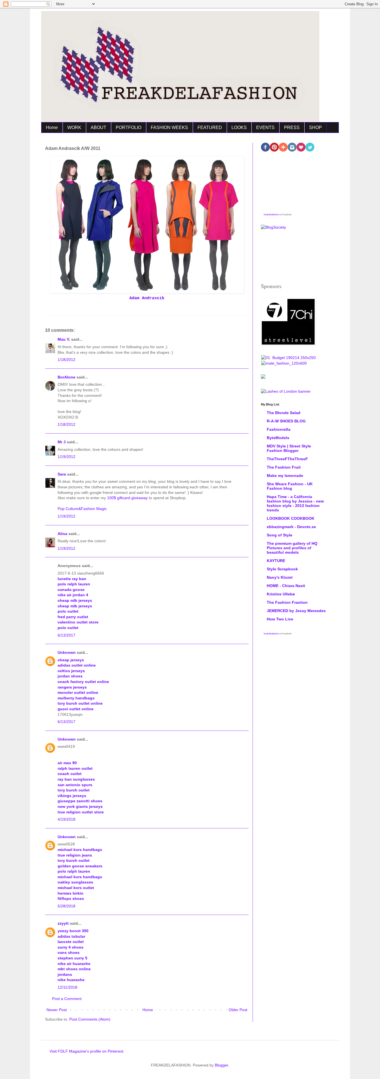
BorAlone (66, 377)
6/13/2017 (66, 635)
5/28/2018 (66, 906)
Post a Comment (67, 998)
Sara (62, 474)
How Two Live (280, 619)
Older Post (238, 1010)
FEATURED (210, 127)
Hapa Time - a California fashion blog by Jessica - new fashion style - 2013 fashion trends (295, 503)
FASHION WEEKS (169, 127)
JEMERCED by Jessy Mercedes (296, 610)
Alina (62, 533)
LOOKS (239, 127)
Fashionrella (278, 429)
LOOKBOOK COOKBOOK (290, 518)
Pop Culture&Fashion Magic (82, 508)
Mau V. (64, 339)
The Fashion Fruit (284, 467)
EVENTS (265, 127)
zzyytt (63, 923)
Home (52, 127)
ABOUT (98, 127)
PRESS (292, 127)
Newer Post (56, 1010)
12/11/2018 (67, 987)
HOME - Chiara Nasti (286, 585)
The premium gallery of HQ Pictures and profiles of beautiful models (292, 548)
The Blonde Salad (283, 412)
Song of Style (279, 535)
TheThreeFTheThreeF (287, 459)
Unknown (67, 652)
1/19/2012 (66, 456)
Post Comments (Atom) (89, 1019)
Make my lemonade (285, 475)
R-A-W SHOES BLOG (286, 421)
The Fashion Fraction (287, 602)
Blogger (221, 1065)
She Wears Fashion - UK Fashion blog (290, 486)
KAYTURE (276, 560)
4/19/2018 (66, 819)
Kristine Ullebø (281, 594)
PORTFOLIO (128, 127)
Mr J (62, 442)
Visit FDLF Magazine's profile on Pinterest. (87, 1051)
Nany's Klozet (280, 577)
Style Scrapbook (282, 569)
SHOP (315, 127)
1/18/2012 (66, 359)
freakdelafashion (271, 214)
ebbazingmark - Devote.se (291, 526)
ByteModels (278, 437)
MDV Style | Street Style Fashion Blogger (289, 448)
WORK (74, 127)
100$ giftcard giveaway (128, 498)
